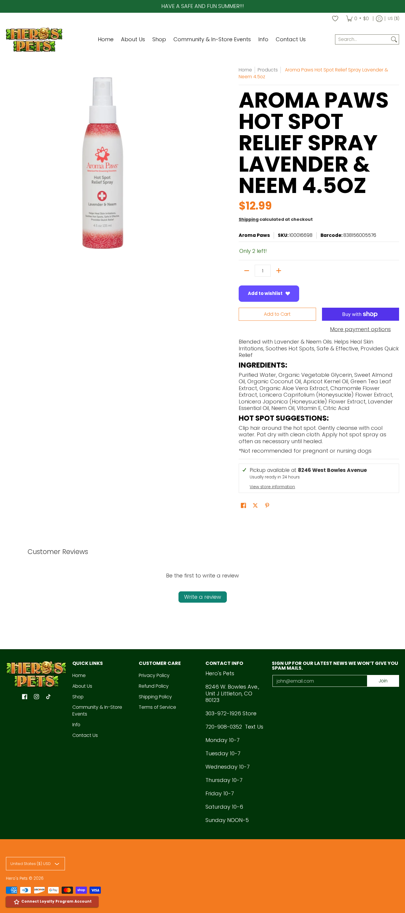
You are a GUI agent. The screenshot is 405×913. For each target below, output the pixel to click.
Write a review (202, 597)
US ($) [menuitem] (393, 18)
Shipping (249, 219)
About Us (82, 686)
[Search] (394, 39)
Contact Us (85, 735)
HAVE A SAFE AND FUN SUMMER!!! (202, 6)
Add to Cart (277, 314)
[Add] (279, 270)
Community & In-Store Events (97, 710)
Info (76, 724)
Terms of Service (157, 707)
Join (383, 680)
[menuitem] (357, 19)
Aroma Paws (254, 235)
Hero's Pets (17, 878)
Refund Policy (154, 686)
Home (245, 69)
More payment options (360, 329)
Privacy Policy (154, 675)
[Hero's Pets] (34, 40)
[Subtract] (247, 270)
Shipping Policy (155, 696)
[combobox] (362, 39)
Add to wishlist (265, 293)
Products (268, 69)
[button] (243, 506)
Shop (78, 696)
